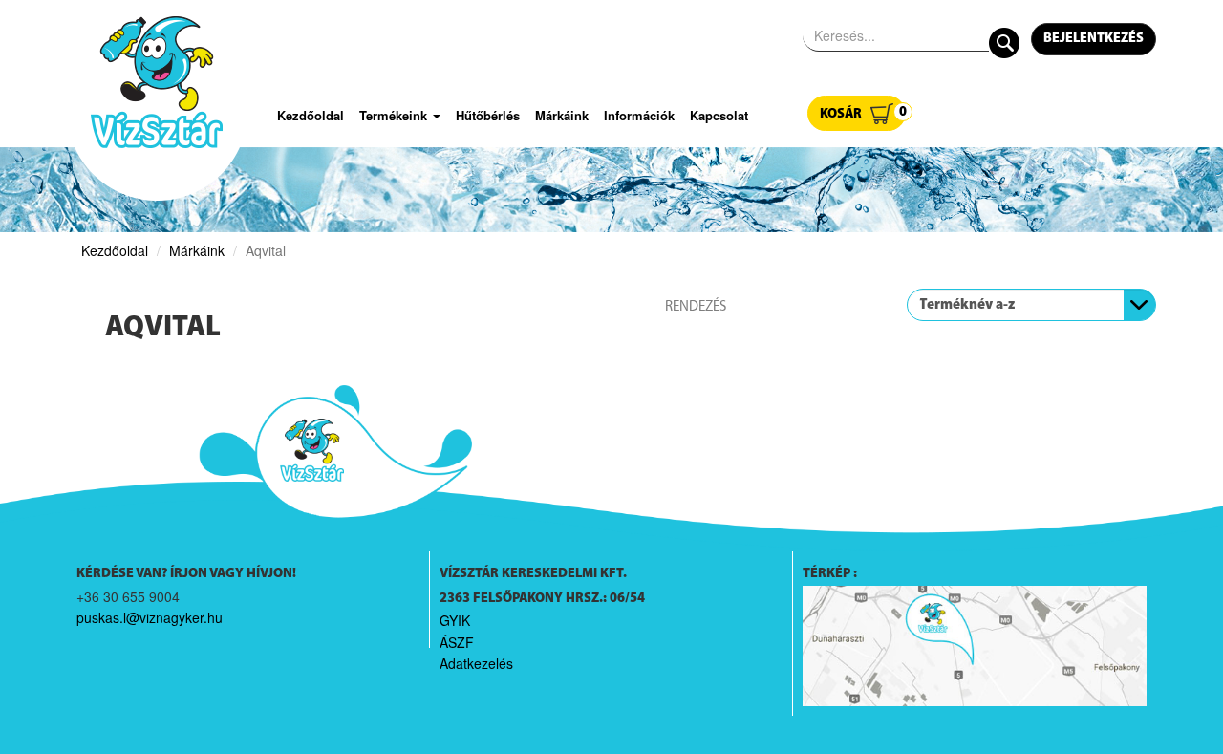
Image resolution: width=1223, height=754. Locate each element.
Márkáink (562, 115)
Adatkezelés (476, 663)
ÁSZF (457, 642)
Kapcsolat (719, 115)
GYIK (455, 620)
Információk (639, 115)
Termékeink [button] (395, 115)
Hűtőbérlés (488, 115)
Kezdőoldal (310, 115)
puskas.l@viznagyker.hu (149, 617)
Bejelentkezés (1093, 39)
